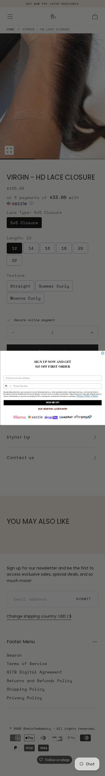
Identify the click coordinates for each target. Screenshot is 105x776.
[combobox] (8, 386)
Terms (95, 396)
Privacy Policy (83, 396)
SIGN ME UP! (52, 403)
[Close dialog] (102, 353)
